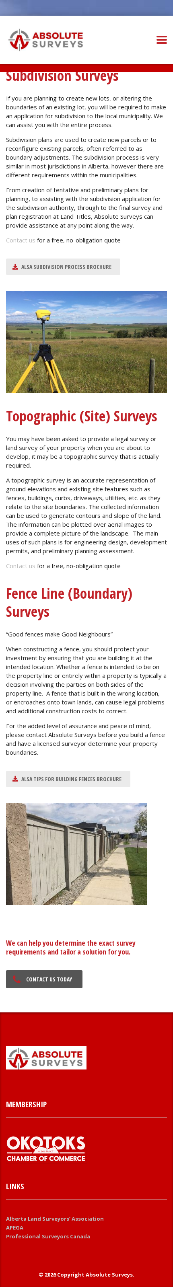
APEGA (14, 1227)
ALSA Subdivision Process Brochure (66, 267)
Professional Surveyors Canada (48, 1236)
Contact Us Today (49, 979)
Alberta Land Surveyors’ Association (55, 1218)
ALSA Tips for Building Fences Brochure (71, 779)
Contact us (20, 240)
